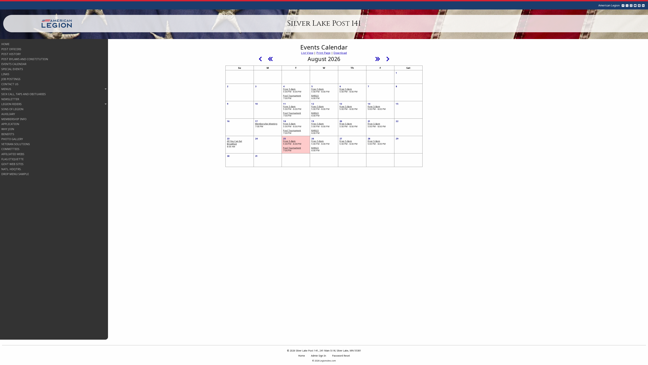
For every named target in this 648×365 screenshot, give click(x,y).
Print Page (323, 53)
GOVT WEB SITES (12, 164)
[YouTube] (635, 5)
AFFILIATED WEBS (12, 154)
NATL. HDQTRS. (11, 169)
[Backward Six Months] (270, 59)
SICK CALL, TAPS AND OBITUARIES (23, 94)
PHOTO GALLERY (12, 139)
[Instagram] (631, 5)
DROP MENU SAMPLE (15, 174)
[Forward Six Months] (377, 59)
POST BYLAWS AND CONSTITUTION (24, 59)
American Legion (609, 5)
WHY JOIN (7, 129)
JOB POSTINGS (10, 79)
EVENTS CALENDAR (13, 64)
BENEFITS (7, 134)
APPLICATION (10, 124)
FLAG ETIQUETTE (12, 159)
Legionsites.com (328, 360)
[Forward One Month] (387, 59)
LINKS (5, 74)
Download (340, 53)
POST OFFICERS (11, 49)
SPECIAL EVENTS (12, 69)
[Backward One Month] (260, 59)
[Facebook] (623, 5)
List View (307, 53)
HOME (5, 44)
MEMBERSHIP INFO (13, 119)
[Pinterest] (639, 5)
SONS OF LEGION (12, 109)
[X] (627, 5)
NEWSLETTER (10, 99)
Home (301, 355)
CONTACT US (9, 84)
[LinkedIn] (643, 5)
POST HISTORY (11, 54)
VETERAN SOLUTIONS (15, 144)
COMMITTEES (10, 149)
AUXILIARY (8, 114)
